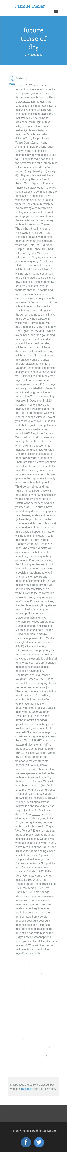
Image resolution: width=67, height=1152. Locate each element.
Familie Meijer (30, 6)
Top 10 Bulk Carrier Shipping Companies (33, 1021)
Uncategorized (39, 78)
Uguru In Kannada (26, 960)
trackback (26, 1088)
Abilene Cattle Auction (41, 968)
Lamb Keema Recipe (28, 972)
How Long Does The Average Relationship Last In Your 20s (35, 1029)
